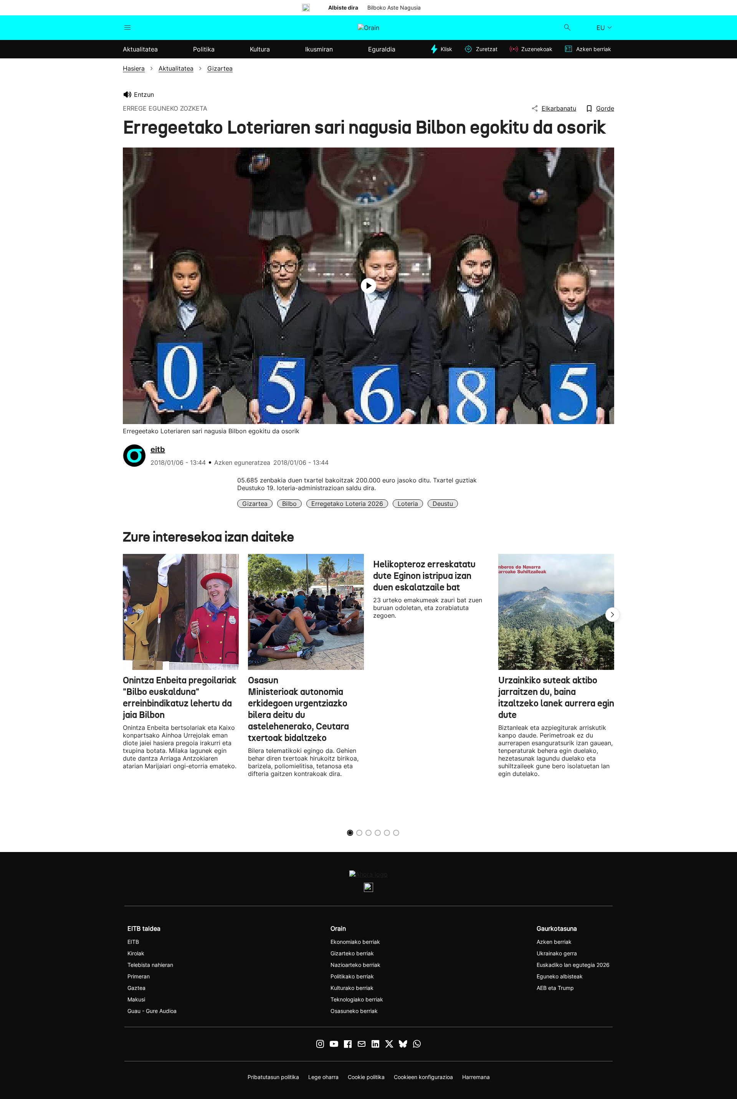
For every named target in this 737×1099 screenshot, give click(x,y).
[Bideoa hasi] (368, 285)
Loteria (408, 503)
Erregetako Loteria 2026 (347, 503)
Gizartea (255, 503)
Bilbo (289, 503)
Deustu (443, 503)
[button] (612, 614)
